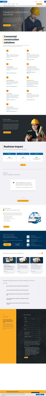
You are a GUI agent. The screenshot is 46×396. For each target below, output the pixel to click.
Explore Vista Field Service (10, 99)
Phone (26, 328)
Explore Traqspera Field (30, 99)
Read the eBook (33, 271)
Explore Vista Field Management (11, 86)
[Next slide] (24, 197)
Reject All (38, 394)
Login (14, 25)
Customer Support (7, 244)
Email (26, 325)
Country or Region (28, 332)
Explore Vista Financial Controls (11, 111)
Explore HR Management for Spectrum (31, 72)
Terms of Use (23, 394)
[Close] (45, 394)
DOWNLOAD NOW (7, 132)
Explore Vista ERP (9, 59)
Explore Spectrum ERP (30, 59)
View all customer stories (23, 200)
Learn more (6, 226)
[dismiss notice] (44, 390)
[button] (36, 1)
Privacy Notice (28, 345)
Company (27, 321)
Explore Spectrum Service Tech (32, 86)
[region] (23, 188)
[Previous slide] (21, 197)
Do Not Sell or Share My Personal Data (31, 394)
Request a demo (7, 25)
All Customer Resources (17, 244)
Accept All (42, 394)
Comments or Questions (28, 336)
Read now (19, 271)
